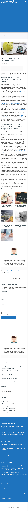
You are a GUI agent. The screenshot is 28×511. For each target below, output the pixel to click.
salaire (18, 270)
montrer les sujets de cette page (15, 68)
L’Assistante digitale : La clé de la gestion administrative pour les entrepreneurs (11, 373)
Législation (4, 406)
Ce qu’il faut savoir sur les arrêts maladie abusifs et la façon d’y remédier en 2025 (14, 367)
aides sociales (9, 270)
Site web (3, 309)
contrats (15, 270)
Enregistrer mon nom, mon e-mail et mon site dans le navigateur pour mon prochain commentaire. (15, 313)
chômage (23, 109)
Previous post (11, 278)
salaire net (22, 91)
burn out (22, 116)
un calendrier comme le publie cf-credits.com (13, 102)
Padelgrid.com (4, 468)
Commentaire (4, 291)
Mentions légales (21, 506)
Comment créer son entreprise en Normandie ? (13, 381)
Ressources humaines (7, 410)
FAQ (13, 507)
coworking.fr (4, 475)
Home (2, 35)
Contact (10, 507)
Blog (6, 35)
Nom (2, 299)
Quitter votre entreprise (7, 408)
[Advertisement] (14, 18)
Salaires (8, 272)
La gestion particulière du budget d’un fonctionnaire (14, 59)
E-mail (3, 304)
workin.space (20, 451)
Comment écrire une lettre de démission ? (12, 370)
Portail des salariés (8, 1)
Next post (17, 278)
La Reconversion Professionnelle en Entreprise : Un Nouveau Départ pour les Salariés (13, 377)
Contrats (4, 401)
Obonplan (17, 507)
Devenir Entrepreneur (7, 403)
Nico (6, 63)
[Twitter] (14, 268)
